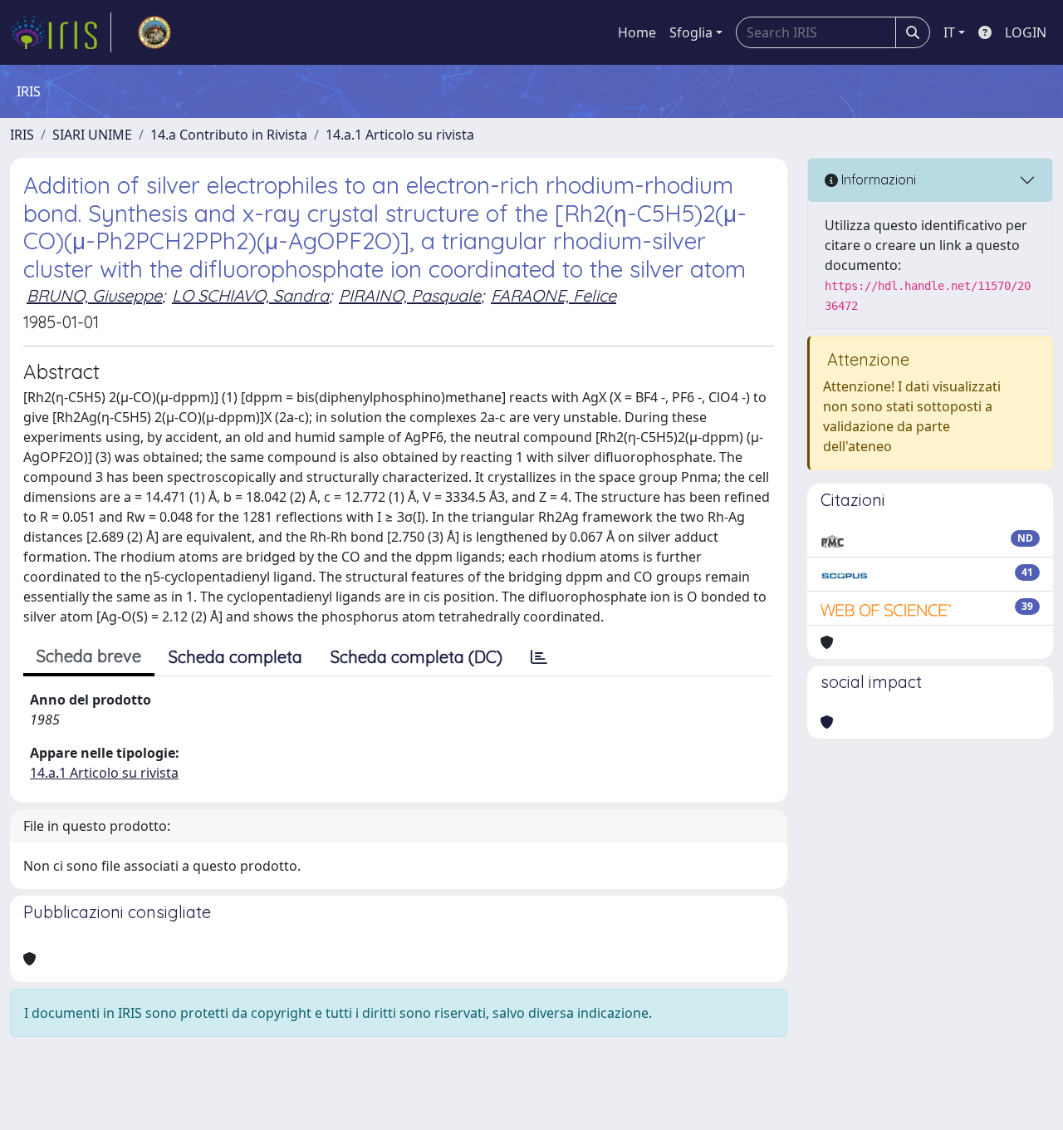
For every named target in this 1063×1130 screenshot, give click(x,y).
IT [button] (949, 32)
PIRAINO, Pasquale (410, 295)
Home (637, 32)
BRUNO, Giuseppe (94, 295)
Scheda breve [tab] (89, 656)
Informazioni (877, 179)
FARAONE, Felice (553, 295)
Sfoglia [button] (691, 32)
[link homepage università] (154, 32)
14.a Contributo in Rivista (228, 134)
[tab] (539, 657)
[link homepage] (60, 32)
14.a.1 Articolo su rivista (400, 134)
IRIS (22, 134)
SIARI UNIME (92, 134)
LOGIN (1025, 32)
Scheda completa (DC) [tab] (416, 656)
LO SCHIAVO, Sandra (250, 295)
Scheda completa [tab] (235, 656)
